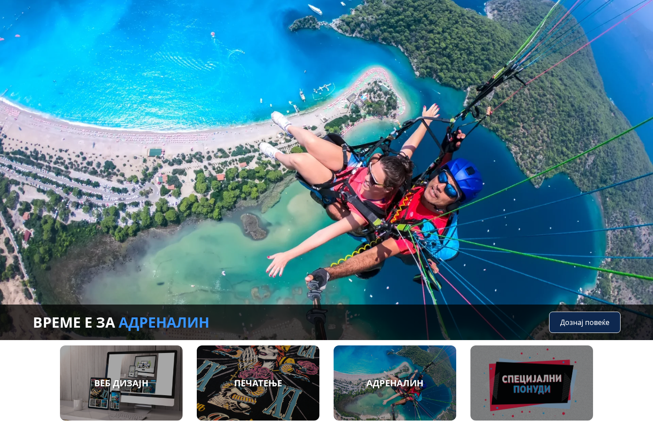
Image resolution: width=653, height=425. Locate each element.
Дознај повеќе (584, 322)
